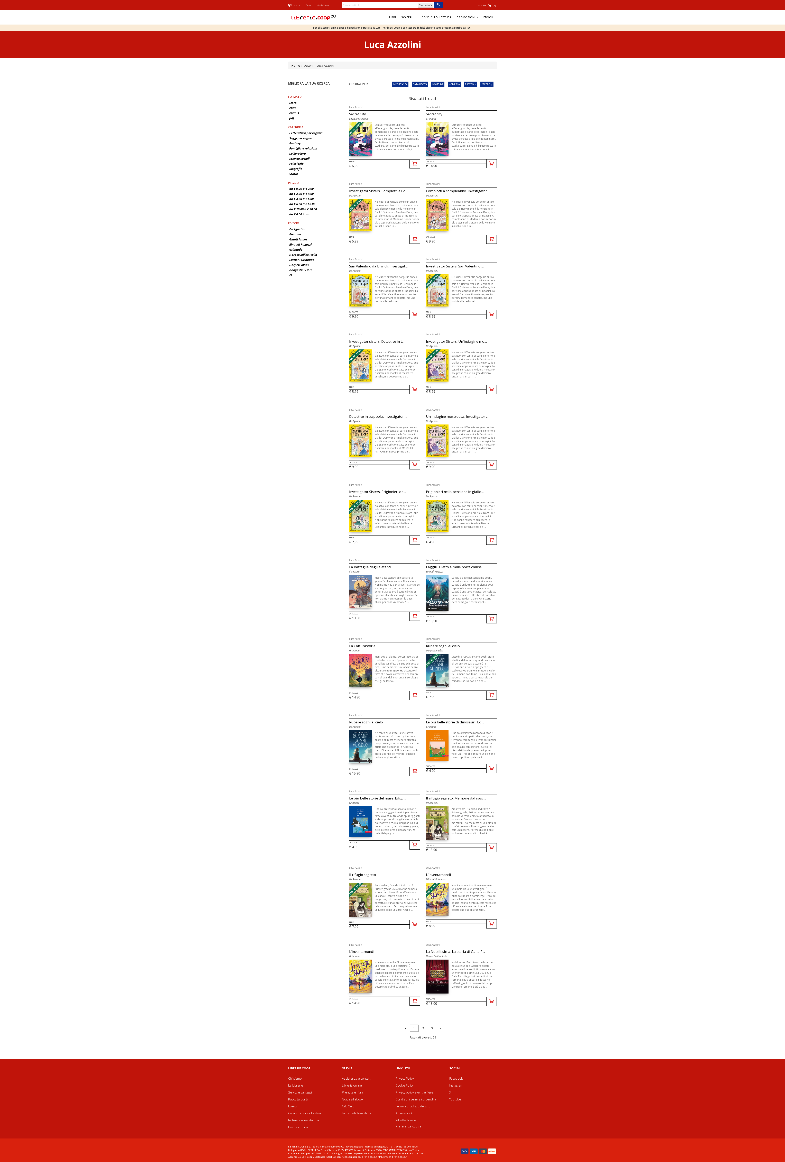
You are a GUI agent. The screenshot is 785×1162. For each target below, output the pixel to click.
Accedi (482, 5)
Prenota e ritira (352, 1092)
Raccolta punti (298, 1099)
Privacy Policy (405, 1078)
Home (295, 65)
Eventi (309, 5)
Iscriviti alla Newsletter (357, 1113)
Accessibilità (404, 1113)
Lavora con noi (298, 1127)
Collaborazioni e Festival (304, 1113)
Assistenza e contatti (356, 1078)
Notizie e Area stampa (303, 1120)
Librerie (296, 5)
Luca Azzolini (356, 107)
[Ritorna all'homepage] (313, 17)
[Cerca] (438, 5)
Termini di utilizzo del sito (413, 1106)
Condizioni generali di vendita (416, 1099)
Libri (392, 17)
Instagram (456, 1085)
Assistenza (323, 5)
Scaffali (408, 17)
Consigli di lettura (437, 17)
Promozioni (466, 17)
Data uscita (420, 84)
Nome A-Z (437, 84)
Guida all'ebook (352, 1099)
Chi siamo (295, 1078)
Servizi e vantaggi (300, 1092)
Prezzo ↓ (486, 84)
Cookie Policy (405, 1085)
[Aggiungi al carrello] (414, 164)
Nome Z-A (454, 84)
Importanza (400, 84)
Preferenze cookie (408, 1126)
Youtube (455, 1099)
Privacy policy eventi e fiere (414, 1092)
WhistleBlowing (406, 1120)
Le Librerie (295, 1085)
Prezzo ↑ (470, 84)
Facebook (456, 1078)
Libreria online (352, 1085)
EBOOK (489, 17)
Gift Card (348, 1106)
